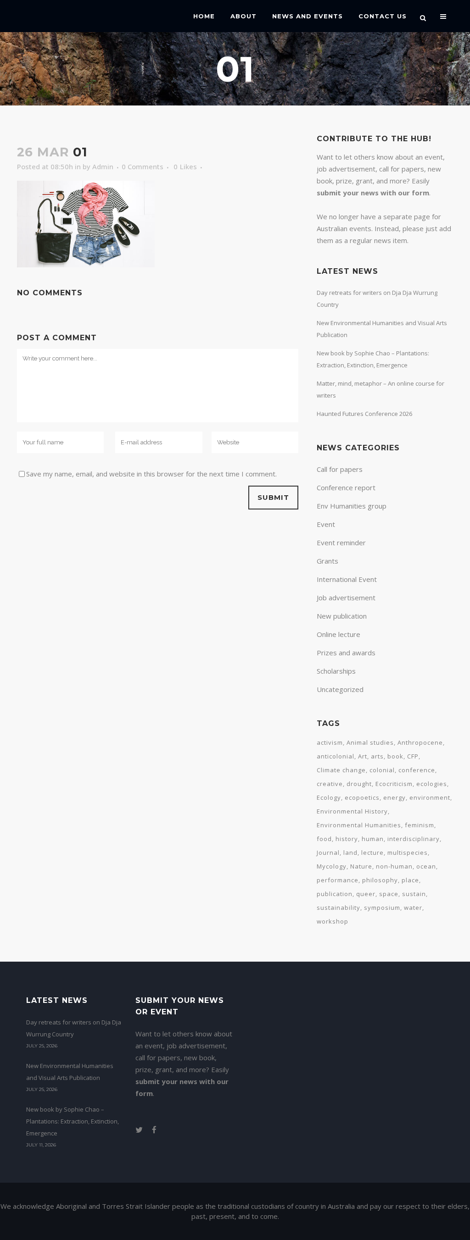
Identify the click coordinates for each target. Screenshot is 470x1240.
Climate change (341, 770)
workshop (332, 921)
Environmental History (352, 811)
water (413, 907)
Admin (102, 166)
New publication (342, 615)
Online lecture (338, 634)
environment (429, 797)
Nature (361, 866)
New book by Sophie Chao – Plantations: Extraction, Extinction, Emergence (72, 1121)
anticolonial (335, 756)
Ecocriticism (394, 784)
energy (394, 797)
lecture (372, 852)
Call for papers (340, 469)
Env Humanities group (351, 505)
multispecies (407, 852)
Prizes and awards (346, 652)
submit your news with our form (373, 192)
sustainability (338, 907)
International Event (347, 579)
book (395, 756)
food (324, 839)
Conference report (346, 487)
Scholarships (336, 670)
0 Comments (142, 166)
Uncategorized (340, 689)
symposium (382, 907)
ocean (426, 866)
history (347, 839)
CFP (413, 756)
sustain (414, 894)
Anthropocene (420, 742)
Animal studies (370, 742)
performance (337, 880)
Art (362, 756)
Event (326, 524)
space (388, 894)
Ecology (329, 797)
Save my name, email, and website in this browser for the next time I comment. (151, 473)
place (410, 880)
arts (377, 756)
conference (416, 770)
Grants (327, 560)
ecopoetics (362, 797)
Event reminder (341, 542)
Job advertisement (346, 597)
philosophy (380, 880)
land (350, 852)
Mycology (332, 866)
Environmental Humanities (359, 825)
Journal (328, 852)
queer (365, 894)
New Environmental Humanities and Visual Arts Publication (69, 1072)
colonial (382, 770)
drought (359, 784)
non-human (394, 866)
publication (334, 894)
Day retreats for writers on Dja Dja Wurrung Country (73, 1028)
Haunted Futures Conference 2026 (364, 414)
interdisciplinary (413, 839)
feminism (419, 825)
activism (330, 742)
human (373, 839)
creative (330, 784)
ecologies (431, 784)
